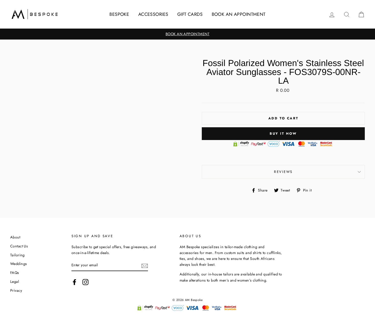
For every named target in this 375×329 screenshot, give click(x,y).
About (15, 237)
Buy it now (283, 133)
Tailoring (17, 255)
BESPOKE (119, 14)
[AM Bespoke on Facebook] (74, 282)
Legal (14, 281)
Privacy (16, 290)
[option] (187, 34)
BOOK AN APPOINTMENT (239, 14)
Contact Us (19, 246)
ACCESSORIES (153, 14)
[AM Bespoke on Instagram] (85, 282)
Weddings (18, 263)
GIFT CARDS (190, 14)
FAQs (14, 272)
